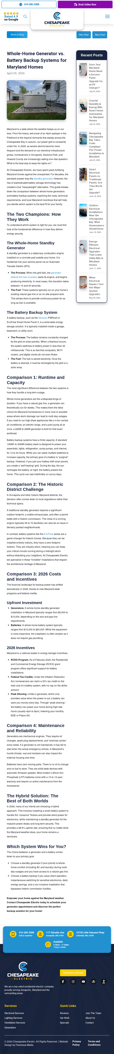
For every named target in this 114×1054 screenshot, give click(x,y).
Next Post (100, 34)
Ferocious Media (24, 1045)
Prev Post (83, 34)
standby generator (43, 178)
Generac (42, 317)
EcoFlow (48, 534)
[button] (25, 16)
